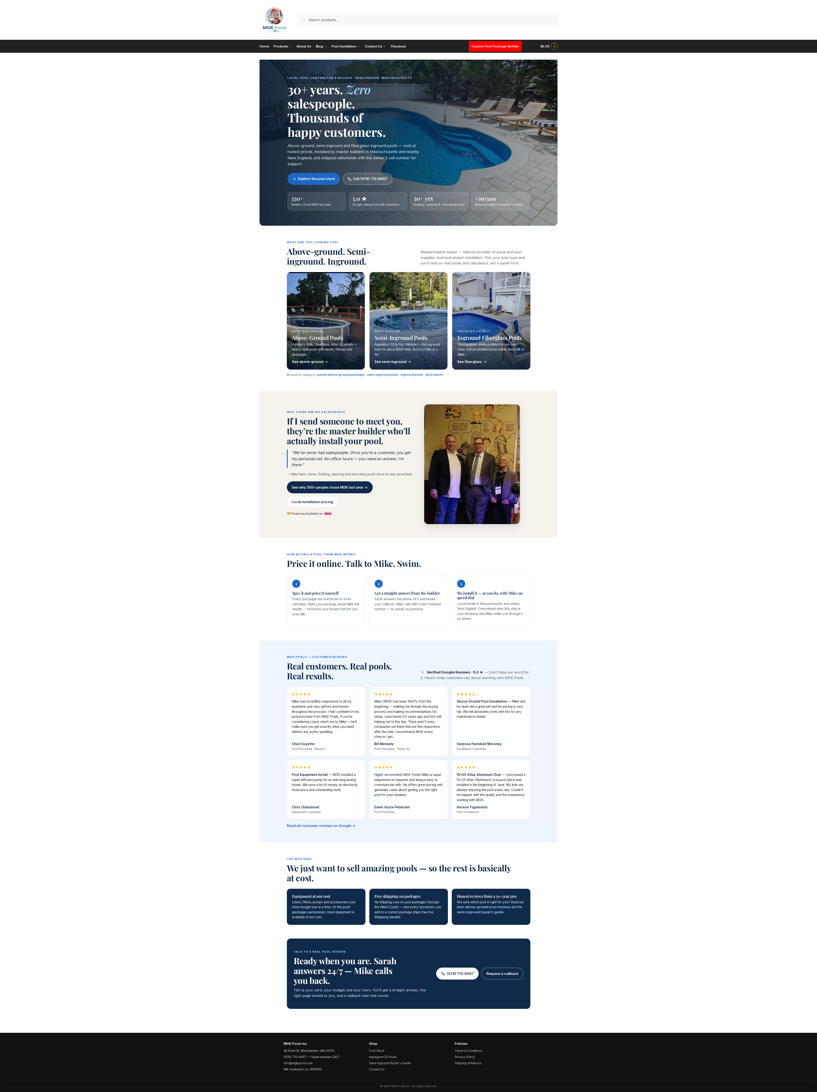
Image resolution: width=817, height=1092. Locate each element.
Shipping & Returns (468, 1063)
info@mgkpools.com (298, 1063)
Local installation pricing (312, 502)
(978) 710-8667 (460, 973)
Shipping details (387, 917)
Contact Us (376, 1069)
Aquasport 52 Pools (383, 1057)
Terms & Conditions (468, 1050)
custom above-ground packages (340, 374)
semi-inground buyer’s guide (480, 912)
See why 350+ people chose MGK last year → (330, 487)
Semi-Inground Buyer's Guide (390, 1063)
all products (434, 374)
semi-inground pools (382, 374)
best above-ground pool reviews (483, 907)
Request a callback (502, 973)
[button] (548, 46)
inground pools (411, 374)
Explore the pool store (316, 179)
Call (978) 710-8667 (370, 179)
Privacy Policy (465, 1057)
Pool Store (376, 1050)
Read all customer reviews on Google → (321, 826)
